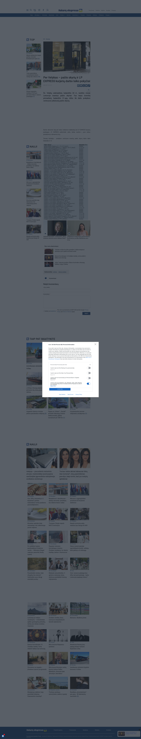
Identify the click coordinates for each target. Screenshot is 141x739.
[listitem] (70, 364)
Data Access (70, 394)
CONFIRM (60, 389)
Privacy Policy (79, 394)
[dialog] (70, 369)
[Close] (96, 344)
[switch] (89, 368)
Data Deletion (62, 394)
